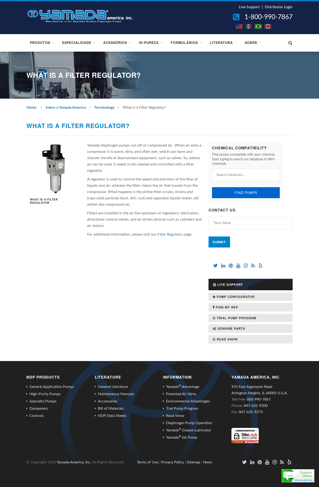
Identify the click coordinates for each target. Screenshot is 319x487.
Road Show (227, 339)
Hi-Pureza (149, 42)
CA (268, 26)
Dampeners (38, 408)
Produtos (40, 42)
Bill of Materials (111, 408)
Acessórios (115, 42)
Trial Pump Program (236, 318)
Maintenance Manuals (116, 394)
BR (258, 26)
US (239, 26)
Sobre (251, 42)
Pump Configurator (235, 296)
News (207, 462)
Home (31, 107)
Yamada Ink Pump (181, 437)
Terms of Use (147, 462)
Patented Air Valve (181, 394)
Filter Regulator (170, 234)
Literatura (221, 42)
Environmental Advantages (188, 401)
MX (249, 26)
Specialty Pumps (43, 401)
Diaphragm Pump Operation (189, 423)
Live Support (249, 7)
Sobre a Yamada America (66, 107)
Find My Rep (226, 307)
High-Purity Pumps (45, 394)
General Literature (113, 387)
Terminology (104, 107)
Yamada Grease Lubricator (188, 430)
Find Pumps (246, 192)
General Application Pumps (51, 387)
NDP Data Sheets (112, 416)
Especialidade (76, 42)
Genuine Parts (230, 328)
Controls (36, 416)
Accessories (107, 401)
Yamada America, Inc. (74, 462)
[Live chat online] (298, 475)
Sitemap (193, 462)
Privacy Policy (172, 462)
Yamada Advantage (182, 386)
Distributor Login (279, 7)
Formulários (184, 42)
